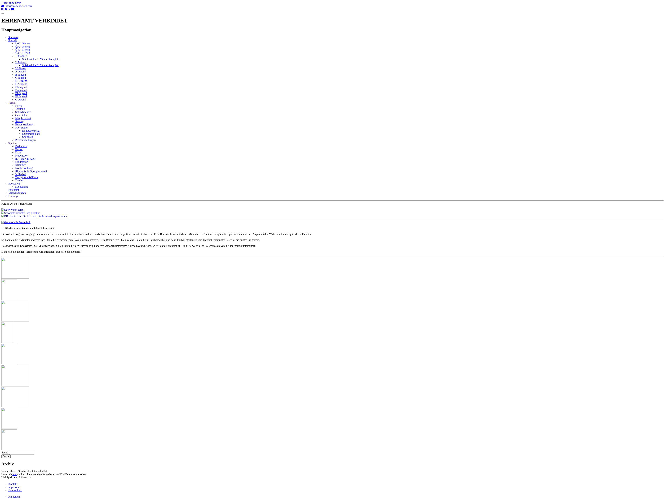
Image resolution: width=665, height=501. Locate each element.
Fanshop (13, 196)
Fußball (12, 40)
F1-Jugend (21, 93)
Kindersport (21, 161)
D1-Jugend (21, 80)
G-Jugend (20, 99)
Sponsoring (21, 186)
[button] (15, 277)
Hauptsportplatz (30, 130)
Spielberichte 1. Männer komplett (40, 59)
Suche (4, 452)
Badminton (21, 146)
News (18, 105)
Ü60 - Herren (22, 43)
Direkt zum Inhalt (11, 2)
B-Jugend (20, 74)
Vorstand (20, 108)
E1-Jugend (21, 87)
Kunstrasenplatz (31, 133)
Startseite (13, 37)
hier (14, 474)
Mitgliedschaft (23, 118)
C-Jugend (20, 77)
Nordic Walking (24, 168)
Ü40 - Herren (22, 49)
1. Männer (20, 55)
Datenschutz (15, 490)
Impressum (14, 487)
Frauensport (21, 155)
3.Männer (20, 68)
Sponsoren (14, 183)
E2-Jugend (21, 90)
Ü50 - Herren (22, 46)
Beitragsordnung (24, 124)
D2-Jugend (21, 83)
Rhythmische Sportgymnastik (31, 171)
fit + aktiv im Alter (25, 158)
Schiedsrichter (23, 112)
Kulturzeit (20, 164)
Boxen (19, 149)
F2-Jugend (21, 96)
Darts (18, 152)
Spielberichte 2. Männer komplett (40, 65)
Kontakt (12, 483)
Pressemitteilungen (25, 140)
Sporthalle (27, 136)
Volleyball (20, 174)
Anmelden (14, 496)
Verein (11, 102)
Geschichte (21, 115)
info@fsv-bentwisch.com (18, 5)
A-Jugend (20, 71)
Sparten (12, 143)
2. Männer (20, 62)
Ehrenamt (13, 189)
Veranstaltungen (17, 192)
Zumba (19, 180)
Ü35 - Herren (22, 52)
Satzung (19, 121)
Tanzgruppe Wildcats (26, 177)
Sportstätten (21, 127)
